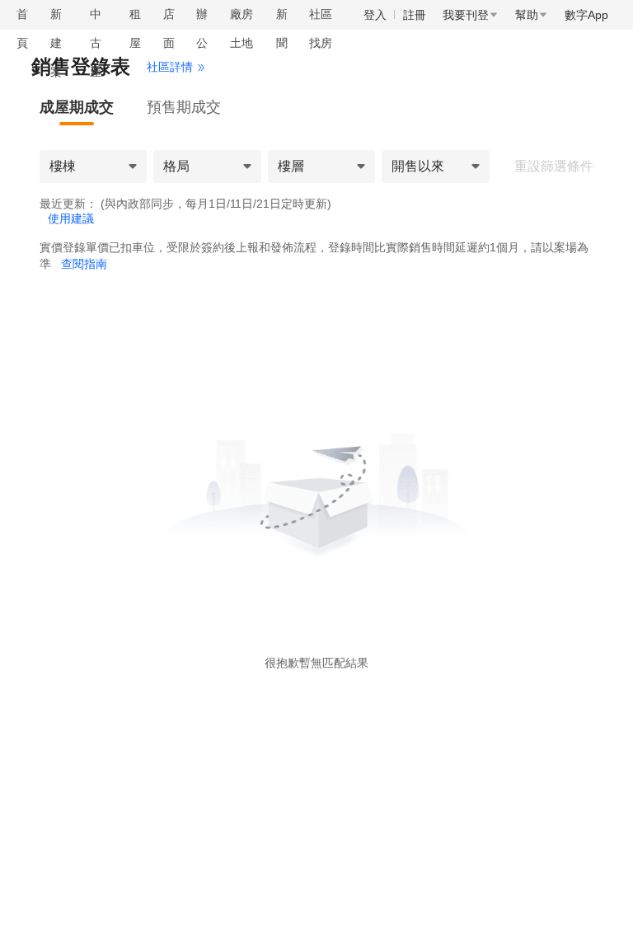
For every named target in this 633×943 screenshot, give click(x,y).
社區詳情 (170, 66)
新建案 (56, 42)
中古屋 (95, 42)
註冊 (414, 14)
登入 (375, 14)
